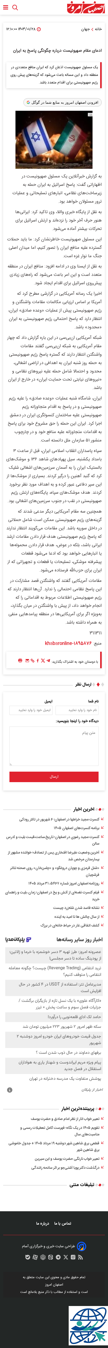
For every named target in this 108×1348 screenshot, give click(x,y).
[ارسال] (27, 661)
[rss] (80, 1258)
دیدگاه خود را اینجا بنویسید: (77, 721)
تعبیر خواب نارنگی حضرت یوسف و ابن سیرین (67, 1159)
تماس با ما (63, 1223)
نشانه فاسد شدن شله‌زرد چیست (76, 908)
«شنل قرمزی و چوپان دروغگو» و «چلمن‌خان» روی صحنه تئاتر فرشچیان (54, 871)
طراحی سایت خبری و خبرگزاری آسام (48, 1246)
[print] (20, 661)
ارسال (54, 777)
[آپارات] (35, 1258)
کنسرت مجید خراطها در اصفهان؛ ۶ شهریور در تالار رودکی (59, 820)
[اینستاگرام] (73, 1258)
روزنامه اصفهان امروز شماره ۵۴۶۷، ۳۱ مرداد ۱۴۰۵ (63, 884)
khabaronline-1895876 (68, 643)
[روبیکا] (43, 1258)
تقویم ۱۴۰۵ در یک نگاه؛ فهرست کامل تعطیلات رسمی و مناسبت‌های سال (59, 1131)
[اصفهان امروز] (86, 7)
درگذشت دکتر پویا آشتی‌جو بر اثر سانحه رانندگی (65, 1168)
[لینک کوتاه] (32, 661)
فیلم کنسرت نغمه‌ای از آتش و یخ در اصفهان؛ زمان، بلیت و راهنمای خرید (52, 896)
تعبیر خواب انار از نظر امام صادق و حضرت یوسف (65, 1119)
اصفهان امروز (54, 1285)
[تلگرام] (48, 661)
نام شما (93, 701)
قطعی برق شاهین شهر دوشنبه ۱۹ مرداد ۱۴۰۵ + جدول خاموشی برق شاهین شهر (53, 1147)
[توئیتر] (43, 661)
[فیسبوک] (38, 661)
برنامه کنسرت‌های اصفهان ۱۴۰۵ (76, 828)
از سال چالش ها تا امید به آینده (76, 917)
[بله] (27, 1258)
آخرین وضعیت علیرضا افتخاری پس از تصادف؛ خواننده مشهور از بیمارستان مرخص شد (53, 856)
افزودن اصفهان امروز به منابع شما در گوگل (64, 102)
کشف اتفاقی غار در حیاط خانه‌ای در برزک (69, 926)
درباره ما (43, 1223)
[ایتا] (50, 1258)
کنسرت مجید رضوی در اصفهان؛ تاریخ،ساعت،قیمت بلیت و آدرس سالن (52, 840)
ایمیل (48, 701)
